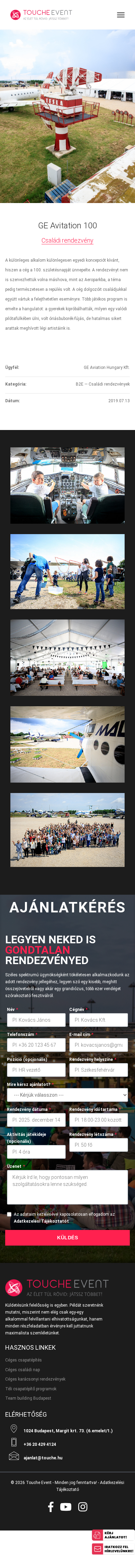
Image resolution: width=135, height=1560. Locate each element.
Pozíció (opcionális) (27, 1059)
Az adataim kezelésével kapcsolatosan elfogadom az (64, 1218)
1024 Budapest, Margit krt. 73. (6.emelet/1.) (67, 1430)
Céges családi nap (22, 1369)
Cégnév (78, 1009)
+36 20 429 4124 (39, 1444)
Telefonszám (22, 1034)
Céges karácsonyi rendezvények (35, 1379)
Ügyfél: (12, 367)
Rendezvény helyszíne (92, 1059)
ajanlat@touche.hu (42, 1458)
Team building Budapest (28, 1398)
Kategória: (15, 384)
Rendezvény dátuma (29, 1109)
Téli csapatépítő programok (30, 1388)
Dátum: (12, 400)
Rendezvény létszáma (93, 1134)
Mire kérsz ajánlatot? (30, 1084)
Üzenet (16, 1166)
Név (12, 1009)
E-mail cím (81, 1034)
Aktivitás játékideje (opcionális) (26, 1138)
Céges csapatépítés (23, 1360)
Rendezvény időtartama (95, 1109)
